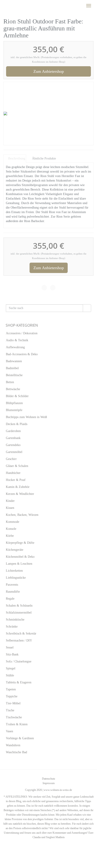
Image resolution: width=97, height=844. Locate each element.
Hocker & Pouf (15, 480)
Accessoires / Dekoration (21, 333)
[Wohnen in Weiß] (3, 5)
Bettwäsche (13, 389)
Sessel (10, 647)
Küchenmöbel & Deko (20, 556)
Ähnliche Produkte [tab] (44, 158)
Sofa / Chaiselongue (18, 661)
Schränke (12, 626)
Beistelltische (14, 375)
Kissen (10, 508)
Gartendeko (13, 445)
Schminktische (15, 619)
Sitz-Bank (12, 654)
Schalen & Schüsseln (19, 605)
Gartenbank (13, 438)
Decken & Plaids (16, 424)
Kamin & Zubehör (18, 487)
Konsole (11, 528)
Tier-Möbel (13, 703)
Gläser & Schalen (17, 466)
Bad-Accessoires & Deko (22, 354)
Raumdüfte (13, 591)
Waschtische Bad (16, 752)
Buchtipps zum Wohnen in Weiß (26, 417)
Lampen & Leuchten (19, 563)
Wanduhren (13, 745)
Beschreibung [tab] (16, 158)
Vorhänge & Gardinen (20, 738)
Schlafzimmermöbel (19, 612)
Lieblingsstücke (16, 577)
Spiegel (10, 668)
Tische (10, 710)
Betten (10, 382)
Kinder (10, 501)
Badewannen (14, 361)
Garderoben (13, 431)
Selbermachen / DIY (19, 640)
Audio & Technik (17, 340)
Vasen (9, 731)
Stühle (10, 675)
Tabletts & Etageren (18, 682)
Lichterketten (14, 570)
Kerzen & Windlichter (20, 494)
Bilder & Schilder (17, 396)
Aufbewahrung (15, 347)
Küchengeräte (14, 549)
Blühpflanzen (14, 403)
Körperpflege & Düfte (20, 542)
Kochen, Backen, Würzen (22, 514)
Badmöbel (12, 368)
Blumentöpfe (14, 410)
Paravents (12, 584)
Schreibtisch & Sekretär (21, 633)
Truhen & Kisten (17, 724)
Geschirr (11, 459)
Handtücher (13, 473)
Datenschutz (48, 778)
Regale (10, 598)
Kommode (12, 521)
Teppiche (11, 696)
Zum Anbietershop (48, 71)
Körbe (10, 535)
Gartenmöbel (14, 452)
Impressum (49, 783)
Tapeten (11, 689)
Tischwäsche (14, 717)
